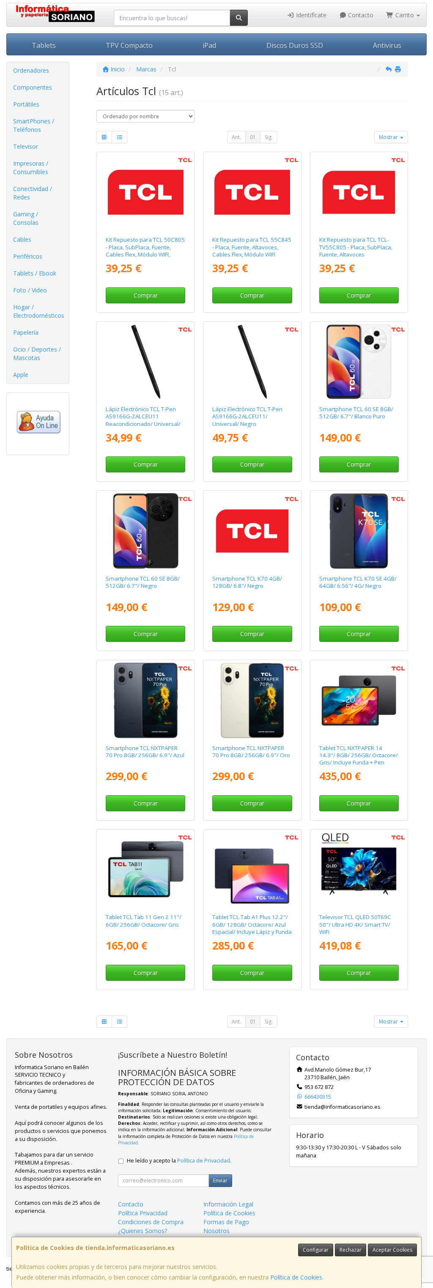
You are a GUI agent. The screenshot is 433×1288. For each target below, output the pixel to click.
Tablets (44, 45)
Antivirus (387, 45)
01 (253, 137)
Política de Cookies (296, 1277)
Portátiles (26, 104)
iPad (209, 45)
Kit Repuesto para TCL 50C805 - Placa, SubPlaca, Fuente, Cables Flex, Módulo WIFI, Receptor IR (145, 250)
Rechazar (351, 1249)
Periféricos (27, 256)
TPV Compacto (129, 45)
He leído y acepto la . (179, 1160)
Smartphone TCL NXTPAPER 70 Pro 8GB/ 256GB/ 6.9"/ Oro (251, 751)
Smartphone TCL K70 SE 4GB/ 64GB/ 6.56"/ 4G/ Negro (358, 582)
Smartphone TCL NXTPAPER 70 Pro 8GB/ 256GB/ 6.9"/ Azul (145, 751)
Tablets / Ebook (34, 273)
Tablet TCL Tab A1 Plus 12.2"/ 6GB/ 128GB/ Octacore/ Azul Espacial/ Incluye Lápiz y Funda (252, 924)
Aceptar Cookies (392, 1249)
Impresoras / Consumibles (30, 167)
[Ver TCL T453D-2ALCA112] (358, 530)
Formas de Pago (226, 1222)
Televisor (25, 146)
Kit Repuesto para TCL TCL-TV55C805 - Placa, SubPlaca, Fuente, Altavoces (355, 247)
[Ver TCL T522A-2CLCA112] (252, 530)
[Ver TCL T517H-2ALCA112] (145, 530)
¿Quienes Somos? (142, 1231)
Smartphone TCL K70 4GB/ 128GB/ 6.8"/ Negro (247, 582)
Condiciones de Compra (151, 1222)
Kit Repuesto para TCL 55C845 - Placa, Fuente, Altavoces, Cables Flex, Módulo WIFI (251, 247)
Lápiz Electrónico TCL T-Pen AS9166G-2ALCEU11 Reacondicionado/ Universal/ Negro (143, 420)
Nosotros (216, 1231)
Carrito (405, 15)
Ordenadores (31, 70)
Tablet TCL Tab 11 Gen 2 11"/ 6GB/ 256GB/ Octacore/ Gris (143, 920)
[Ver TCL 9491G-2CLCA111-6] (358, 700)
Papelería (25, 332)
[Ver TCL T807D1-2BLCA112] (252, 700)
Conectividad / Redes (32, 193)
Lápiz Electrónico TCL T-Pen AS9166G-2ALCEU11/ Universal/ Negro (247, 416)
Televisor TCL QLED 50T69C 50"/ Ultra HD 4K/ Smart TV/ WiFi (355, 924)
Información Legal (228, 1204)
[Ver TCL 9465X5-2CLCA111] (145, 869)
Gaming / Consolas (25, 218)
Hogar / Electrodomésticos (38, 311)
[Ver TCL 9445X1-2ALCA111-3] (252, 869)
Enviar (220, 1180)
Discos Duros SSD (294, 45)
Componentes (32, 87)
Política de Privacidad (203, 1160)
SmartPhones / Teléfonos (33, 125)
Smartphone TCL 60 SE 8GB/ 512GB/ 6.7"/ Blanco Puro (356, 412)
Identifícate (310, 15)
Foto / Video (30, 290)
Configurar (316, 1249)
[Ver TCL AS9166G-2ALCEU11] (252, 361)
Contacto (359, 15)
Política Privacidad (142, 1213)
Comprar (146, 295)
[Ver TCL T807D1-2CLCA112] (145, 700)
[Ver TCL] (145, 192)
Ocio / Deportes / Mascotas (37, 353)
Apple (20, 375)
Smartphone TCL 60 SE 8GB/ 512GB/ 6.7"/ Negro (143, 582)
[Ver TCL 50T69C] (358, 869)
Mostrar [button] (389, 137)
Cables (22, 239)
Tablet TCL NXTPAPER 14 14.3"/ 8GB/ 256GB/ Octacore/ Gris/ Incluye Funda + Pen (358, 755)
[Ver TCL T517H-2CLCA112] (358, 361)
